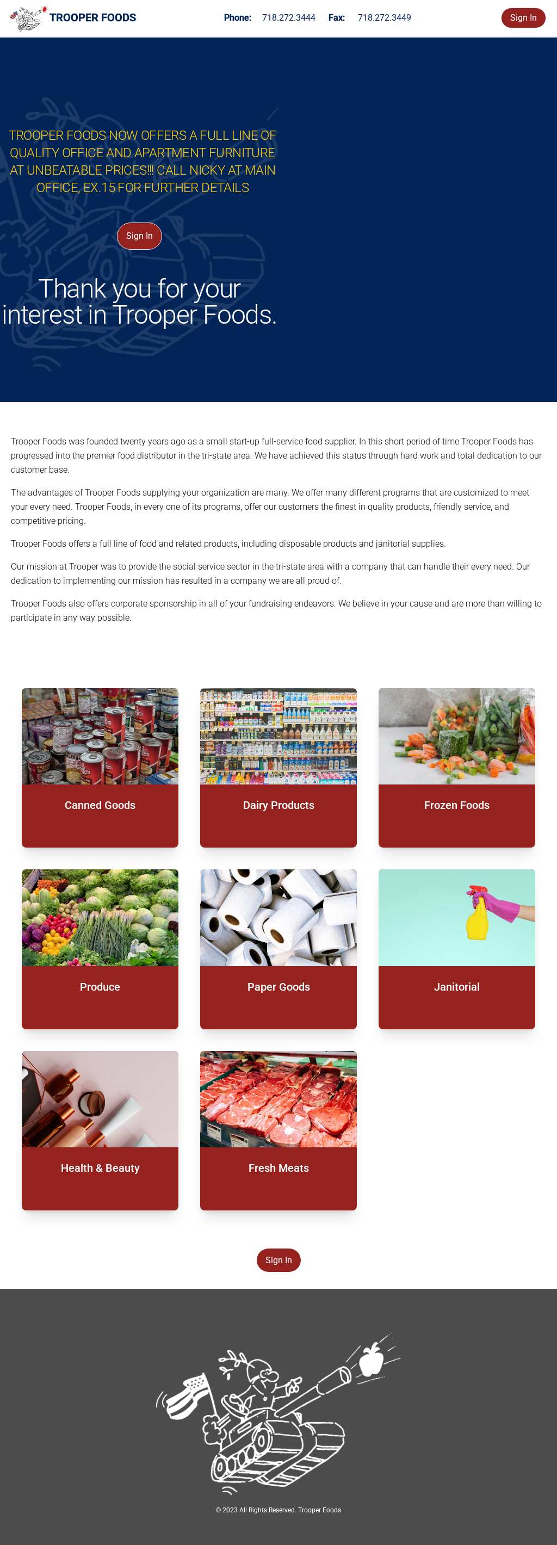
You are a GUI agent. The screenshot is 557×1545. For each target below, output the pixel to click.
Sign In (523, 18)
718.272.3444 (288, 18)
